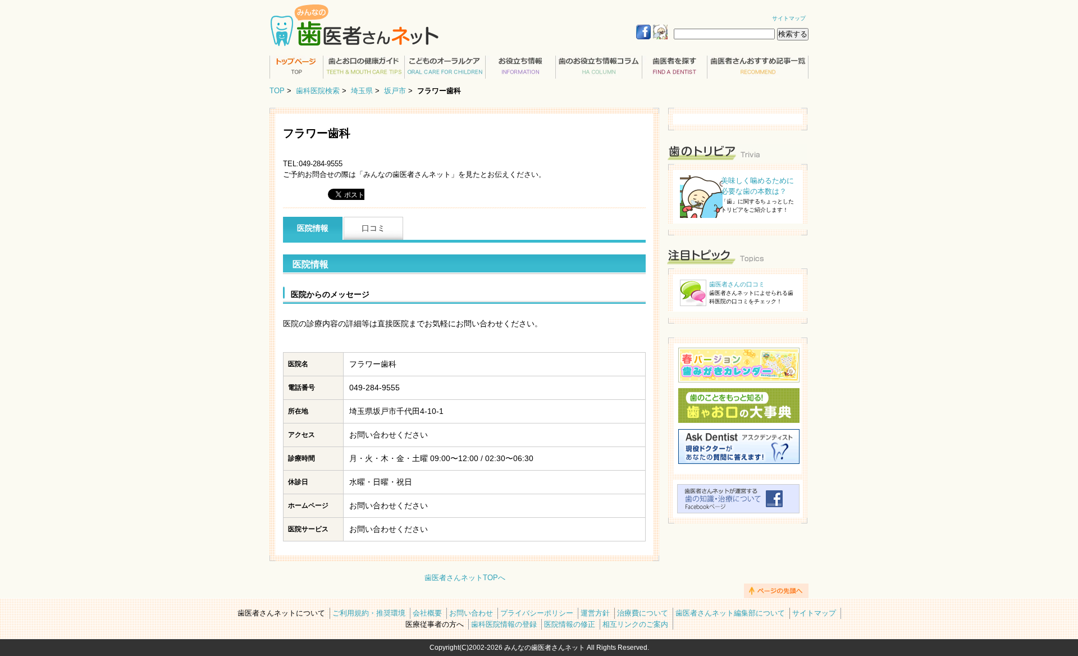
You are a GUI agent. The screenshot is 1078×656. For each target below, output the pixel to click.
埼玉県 (362, 90)
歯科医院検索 (318, 90)
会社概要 (427, 613)
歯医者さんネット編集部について (730, 613)
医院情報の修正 (569, 624)
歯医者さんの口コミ (737, 284)
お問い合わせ (471, 613)
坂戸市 (395, 90)
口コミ (373, 228)
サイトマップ (789, 18)
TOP (277, 90)
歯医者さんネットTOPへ (464, 577)
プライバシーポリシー (536, 613)
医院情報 (312, 228)
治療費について (642, 613)
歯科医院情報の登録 (504, 624)
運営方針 (595, 613)
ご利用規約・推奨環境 (368, 613)
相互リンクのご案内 (635, 624)
